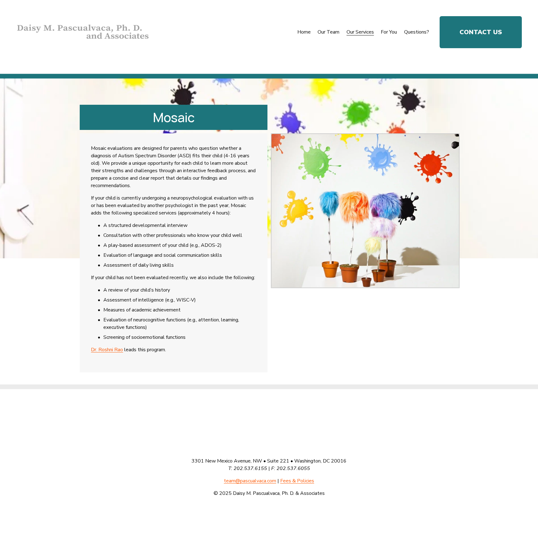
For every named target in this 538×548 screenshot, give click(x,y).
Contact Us (481, 32)
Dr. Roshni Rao (107, 349)
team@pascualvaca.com (250, 480)
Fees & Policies (297, 480)
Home (304, 32)
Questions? (416, 32)
